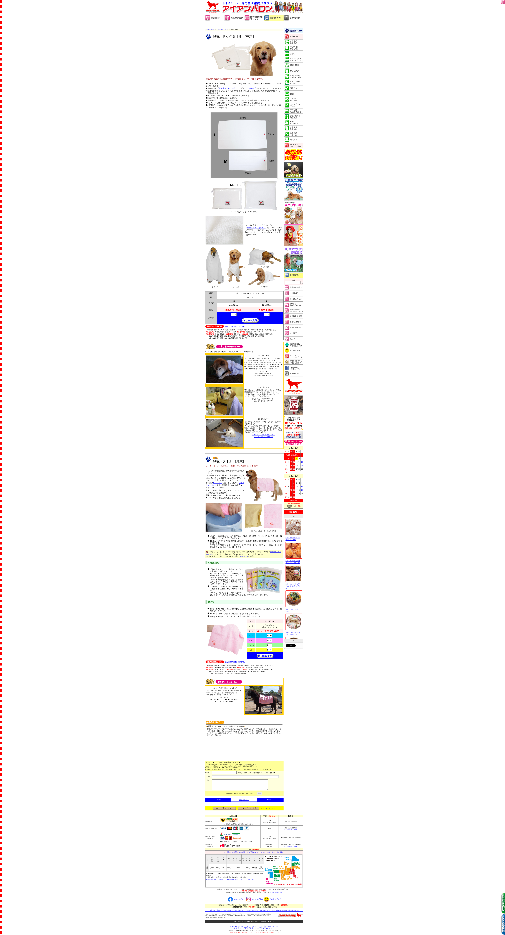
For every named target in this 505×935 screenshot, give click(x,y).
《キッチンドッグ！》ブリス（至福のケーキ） (293, 571)
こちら (245, 764)
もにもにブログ (275, 899)
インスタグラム (257, 899)
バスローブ (251, 88)
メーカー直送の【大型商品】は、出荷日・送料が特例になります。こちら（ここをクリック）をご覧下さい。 (254, 852)
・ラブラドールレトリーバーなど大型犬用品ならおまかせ (254, 926)
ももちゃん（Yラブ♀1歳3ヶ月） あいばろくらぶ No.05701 (263, 436)
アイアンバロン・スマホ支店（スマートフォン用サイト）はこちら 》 (254, 921)
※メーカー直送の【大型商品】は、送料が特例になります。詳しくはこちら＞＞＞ (230, 879)
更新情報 (212, 910)
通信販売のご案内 (221, 910)
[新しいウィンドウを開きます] (254, 20)
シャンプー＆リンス (222, 29)
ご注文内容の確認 (279, 910)
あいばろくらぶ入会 (253, 910)
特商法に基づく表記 (292, 910)
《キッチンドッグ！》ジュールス (293, 619)
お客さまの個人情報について (236, 910)
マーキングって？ (268, 808)
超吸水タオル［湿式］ (228, 88)
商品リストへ (244, 800)
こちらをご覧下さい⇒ (275, 892)
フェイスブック (239, 899)
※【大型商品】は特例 (290, 829)
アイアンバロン (209, 29)
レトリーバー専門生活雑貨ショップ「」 (254, 928)
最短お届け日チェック (266, 910)
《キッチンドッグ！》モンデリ (293, 548)
